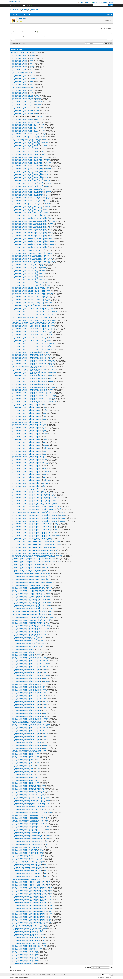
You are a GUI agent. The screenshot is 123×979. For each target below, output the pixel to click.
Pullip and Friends (34, 9)
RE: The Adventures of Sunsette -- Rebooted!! (23, 753)
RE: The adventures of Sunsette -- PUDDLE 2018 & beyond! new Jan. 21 (29, 396)
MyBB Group (26, 977)
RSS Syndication (61, 974)
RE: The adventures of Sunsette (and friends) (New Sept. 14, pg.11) (28, 288)
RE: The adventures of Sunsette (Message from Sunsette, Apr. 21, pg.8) (29, 217)
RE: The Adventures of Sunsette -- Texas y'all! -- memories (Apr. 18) (28, 884)
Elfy (50, 386)
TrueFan (31, 58)
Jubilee (59, 549)
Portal (81, 2)
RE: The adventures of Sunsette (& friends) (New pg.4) (25, 124)
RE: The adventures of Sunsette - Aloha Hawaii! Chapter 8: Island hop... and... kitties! (32, 550)
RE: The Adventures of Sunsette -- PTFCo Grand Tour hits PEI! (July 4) (29, 911)
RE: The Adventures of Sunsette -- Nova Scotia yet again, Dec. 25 (28, 838)
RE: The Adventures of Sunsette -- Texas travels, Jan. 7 (25, 792)
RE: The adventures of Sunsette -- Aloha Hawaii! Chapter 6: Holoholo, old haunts (31, 532)
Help (111, 2)
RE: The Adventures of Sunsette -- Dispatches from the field (26, 657)
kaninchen (32, 70)
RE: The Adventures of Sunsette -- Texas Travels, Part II (25, 808)
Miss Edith (47, 182)
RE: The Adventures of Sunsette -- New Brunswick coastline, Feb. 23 (28, 803)
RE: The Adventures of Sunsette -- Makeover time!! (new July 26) (28, 572)
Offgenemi (48, 194)
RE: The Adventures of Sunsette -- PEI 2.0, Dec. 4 (24, 936)
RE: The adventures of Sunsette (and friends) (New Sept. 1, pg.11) (28, 282)
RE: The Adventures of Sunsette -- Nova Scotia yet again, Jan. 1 (27, 841)
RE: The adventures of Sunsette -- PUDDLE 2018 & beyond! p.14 (28, 351)
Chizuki (50, 246)
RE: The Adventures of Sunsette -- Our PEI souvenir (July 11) (27, 923)
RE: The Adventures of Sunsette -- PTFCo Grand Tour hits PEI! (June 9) (29, 893)
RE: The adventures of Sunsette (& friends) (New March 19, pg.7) (28, 189)
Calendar (105, 2)
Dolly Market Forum (14, 9)
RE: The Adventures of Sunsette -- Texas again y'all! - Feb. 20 (27, 869)
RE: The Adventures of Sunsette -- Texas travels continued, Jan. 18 (28, 795)
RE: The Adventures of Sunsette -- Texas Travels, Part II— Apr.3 (27, 815)
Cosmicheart (32, 76)
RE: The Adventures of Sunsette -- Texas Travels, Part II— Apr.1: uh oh (29, 812)
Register (28, 5)
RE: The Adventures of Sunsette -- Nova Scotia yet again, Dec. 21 (28, 835)
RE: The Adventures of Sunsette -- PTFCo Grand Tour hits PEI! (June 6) (29, 887)
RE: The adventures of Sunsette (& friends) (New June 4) (25, 154)
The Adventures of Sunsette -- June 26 (20, 52)
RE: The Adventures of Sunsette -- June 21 (22, 958)
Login (23, 5)
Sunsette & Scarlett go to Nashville (20, 307)
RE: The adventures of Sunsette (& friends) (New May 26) (26, 131)
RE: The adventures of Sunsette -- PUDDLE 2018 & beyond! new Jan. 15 (29, 384)
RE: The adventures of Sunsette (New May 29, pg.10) (25, 264)
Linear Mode (109, 14)
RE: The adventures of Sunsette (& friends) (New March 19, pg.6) (28, 188)
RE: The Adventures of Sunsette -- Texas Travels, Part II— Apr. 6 (28, 821)
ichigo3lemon (32, 78)
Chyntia (42, 130)
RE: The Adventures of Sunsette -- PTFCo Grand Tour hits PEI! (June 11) (29, 896)
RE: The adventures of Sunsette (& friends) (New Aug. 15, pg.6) (27, 179)
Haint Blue (51, 223)
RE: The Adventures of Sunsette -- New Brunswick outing (26, 785)
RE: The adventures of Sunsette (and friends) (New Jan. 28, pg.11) (28, 297)
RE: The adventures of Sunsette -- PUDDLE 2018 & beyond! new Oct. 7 (29, 375)
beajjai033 (32, 55)
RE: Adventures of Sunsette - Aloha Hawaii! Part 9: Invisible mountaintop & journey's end (33, 556)
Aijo (46, 578)
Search (88, 2)
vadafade (31, 60)
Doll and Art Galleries (24, 9)
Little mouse (21, 18)
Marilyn (46, 171)
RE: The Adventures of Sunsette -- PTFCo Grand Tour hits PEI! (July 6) (29, 917)
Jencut (43, 136)
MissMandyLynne (33, 86)
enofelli (36, 963)
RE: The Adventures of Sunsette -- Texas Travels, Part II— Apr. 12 (28, 826)
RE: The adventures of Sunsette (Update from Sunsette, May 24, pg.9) (29, 249)
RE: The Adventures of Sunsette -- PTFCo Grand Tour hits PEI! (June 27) (29, 908)
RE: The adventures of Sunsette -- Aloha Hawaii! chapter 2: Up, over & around (31, 492)
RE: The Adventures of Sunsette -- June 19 (22, 954)
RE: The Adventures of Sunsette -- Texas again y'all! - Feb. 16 (27, 862)
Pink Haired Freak (47, 198)
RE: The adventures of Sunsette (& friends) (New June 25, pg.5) (27, 157)
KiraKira (31, 73)
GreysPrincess (43, 273)
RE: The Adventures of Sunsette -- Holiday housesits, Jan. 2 (26, 943)
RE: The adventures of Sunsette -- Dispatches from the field (26, 402)
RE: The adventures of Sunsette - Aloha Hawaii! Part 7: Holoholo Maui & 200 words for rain (34, 541)
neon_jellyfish (52, 360)
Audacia (31, 81)
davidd (49, 332)
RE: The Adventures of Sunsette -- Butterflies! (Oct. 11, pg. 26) (27, 626)
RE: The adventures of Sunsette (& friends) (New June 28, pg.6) (27, 166)
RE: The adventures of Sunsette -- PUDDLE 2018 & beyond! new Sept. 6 (29, 355)
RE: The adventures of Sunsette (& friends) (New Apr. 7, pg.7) (27, 198)
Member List (96, 2)
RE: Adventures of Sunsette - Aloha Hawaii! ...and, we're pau (26, 562)
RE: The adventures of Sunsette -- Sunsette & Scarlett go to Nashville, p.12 (30, 308)
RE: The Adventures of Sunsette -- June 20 (22, 955)
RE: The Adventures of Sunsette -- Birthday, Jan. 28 (24, 948)
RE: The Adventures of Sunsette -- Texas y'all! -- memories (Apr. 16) (28, 881)
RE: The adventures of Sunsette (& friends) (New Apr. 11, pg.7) (27, 212)
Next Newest (22, 43)
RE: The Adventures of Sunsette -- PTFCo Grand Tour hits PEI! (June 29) (29, 910)
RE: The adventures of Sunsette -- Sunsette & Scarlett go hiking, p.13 (29, 332)
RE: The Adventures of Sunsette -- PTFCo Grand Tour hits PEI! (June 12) (29, 901)
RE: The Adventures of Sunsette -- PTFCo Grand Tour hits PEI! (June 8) (29, 890)
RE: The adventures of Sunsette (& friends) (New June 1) (25, 145)
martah (31, 93)
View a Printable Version (17, 967)
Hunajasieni (42, 270)
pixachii (31, 54)
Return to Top (33, 974)
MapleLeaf (48, 303)
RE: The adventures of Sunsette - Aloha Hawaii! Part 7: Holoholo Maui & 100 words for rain (34, 540)
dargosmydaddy (48, 168)
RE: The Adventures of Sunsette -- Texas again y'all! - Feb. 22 (27, 872)
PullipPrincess (45, 142)
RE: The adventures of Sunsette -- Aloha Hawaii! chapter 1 (26, 482)
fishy (43, 140)
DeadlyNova (50, 349)
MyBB (16, 977)
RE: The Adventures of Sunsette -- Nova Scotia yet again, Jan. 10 (28, 846)
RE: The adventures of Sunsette (19, 54)
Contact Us (19, 974)
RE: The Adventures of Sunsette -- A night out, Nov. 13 (25, 931)
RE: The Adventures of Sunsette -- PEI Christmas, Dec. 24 (26, 937)
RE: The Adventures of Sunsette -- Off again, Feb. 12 (25, 850)
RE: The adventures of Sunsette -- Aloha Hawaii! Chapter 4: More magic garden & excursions (34, 511)
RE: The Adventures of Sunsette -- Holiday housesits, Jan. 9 (26, 946)
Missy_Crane (32, 57)
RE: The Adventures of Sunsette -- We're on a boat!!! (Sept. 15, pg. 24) (29, 597)
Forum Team (13, 974)
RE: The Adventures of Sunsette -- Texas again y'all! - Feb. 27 (27, 875)
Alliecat (33, 52)
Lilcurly (36, 114)
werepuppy (45, 433)
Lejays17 (52, 314)
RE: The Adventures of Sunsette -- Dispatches (23, 649)
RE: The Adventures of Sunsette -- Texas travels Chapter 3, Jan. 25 (28, 800)
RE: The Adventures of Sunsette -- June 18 (22, 951)
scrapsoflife (42, 125)
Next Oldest (15, 43)
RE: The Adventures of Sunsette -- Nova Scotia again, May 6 (26, 832)
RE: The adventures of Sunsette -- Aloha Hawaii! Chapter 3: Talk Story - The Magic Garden (34, 504)
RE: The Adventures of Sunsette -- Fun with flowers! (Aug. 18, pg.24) (28, 585)
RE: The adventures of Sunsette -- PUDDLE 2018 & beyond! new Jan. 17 (29, 393)
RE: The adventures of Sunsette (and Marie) (22, 95)
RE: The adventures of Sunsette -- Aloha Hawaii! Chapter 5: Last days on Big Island (32, 523)
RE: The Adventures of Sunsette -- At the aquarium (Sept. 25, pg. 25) (28, 616)
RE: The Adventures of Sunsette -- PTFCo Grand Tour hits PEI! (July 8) (29, 920)
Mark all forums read (51, 974)
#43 (111, 24)
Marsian (46, 185)
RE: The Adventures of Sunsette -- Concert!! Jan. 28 (24, 849)
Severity (31, 63)
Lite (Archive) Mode (41, 974)
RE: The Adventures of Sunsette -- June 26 (22, 962)
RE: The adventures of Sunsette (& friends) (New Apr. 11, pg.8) (27, 214)
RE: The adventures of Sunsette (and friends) (23, 121)
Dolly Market (26, 974)
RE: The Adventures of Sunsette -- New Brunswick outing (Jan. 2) (28, 789)
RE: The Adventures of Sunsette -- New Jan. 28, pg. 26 (25, 636)
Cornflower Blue (33, 61)
